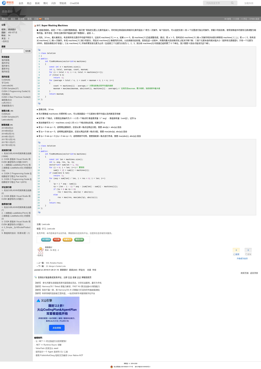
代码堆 (6, 94)
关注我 (57, 240)
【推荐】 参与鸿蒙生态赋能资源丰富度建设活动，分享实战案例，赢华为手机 (68, 282)
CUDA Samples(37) (10, 116)
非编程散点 (8, 105)
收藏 (89, 269)
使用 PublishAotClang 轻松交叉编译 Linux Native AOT (59, 355)
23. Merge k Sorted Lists (56, 266)
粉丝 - (48, 250)
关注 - (56, 250)
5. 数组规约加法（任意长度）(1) (16, 232)
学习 (5, 82)
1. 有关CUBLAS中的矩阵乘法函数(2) (16, 192)
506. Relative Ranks (54, 263)
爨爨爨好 (7, 11)
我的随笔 (6, 60)
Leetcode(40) (7, 119)
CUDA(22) (6, 113)
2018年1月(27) (8, 136)
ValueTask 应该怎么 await (47, 348)
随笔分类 (6, 110)
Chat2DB (74, 3)
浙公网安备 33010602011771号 (123, 367)
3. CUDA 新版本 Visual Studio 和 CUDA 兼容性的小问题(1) (16, 223)
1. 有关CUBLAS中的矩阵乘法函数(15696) (16, 155)
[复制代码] (39, 51)
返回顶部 (254, 272)
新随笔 (21, 18)
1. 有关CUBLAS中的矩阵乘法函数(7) (16, 208)
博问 (45, 3)
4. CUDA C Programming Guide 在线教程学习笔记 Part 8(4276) (17, 175)
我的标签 (6, 71)
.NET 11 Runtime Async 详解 (48, 344)
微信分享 (79, 240)
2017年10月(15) (8, 145)
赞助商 (63, 3)
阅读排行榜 (6, 150)
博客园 (5, 18)
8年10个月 (12, 32)
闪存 (53, 3)
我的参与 (6, 65)
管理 (47, 18)
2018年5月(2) (7, 130)
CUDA (6, 79)
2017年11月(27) (8, 142)
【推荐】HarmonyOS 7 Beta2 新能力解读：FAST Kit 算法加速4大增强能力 (67, 286)
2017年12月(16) (8, 139)
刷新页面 (245, 272)
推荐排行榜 (6, 204)
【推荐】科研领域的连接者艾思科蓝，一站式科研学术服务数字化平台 (64, 293)
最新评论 (6, 68)
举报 (94, 269)
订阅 (36, 18)
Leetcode (7, 85)
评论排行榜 (6, 187)
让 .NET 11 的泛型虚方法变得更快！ (52, 341)
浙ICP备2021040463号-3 (142, 367)
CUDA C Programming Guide (16, 91)
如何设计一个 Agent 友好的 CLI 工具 (52, 351)
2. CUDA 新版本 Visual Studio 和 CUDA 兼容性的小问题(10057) (16, 160)
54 (9, 35)
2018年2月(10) (8, 133)
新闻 (37, 3)
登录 (70, 277)
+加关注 (5, 41)
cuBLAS (6, 102)
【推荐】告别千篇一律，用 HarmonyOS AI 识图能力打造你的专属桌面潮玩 (67, 289)
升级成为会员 (242, 259)
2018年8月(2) (7, 127)
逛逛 (79, 277)
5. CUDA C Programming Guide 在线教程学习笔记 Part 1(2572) (17, 180)
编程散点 (7, 99)
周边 (29, 3)
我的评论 (6, 62)
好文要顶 (46, 240)
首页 (13, 18)
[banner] (7, 3)
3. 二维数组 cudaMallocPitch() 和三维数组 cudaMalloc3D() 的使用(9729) (17, 167)
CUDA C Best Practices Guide (16, 96)
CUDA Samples (10, 88)
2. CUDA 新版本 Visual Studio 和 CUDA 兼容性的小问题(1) (16, 197)
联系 (29, 18)
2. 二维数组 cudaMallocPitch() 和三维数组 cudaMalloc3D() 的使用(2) (16, 215)
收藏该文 (67, 240)
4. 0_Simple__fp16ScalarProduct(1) (16, 228)
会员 (21, 3)
